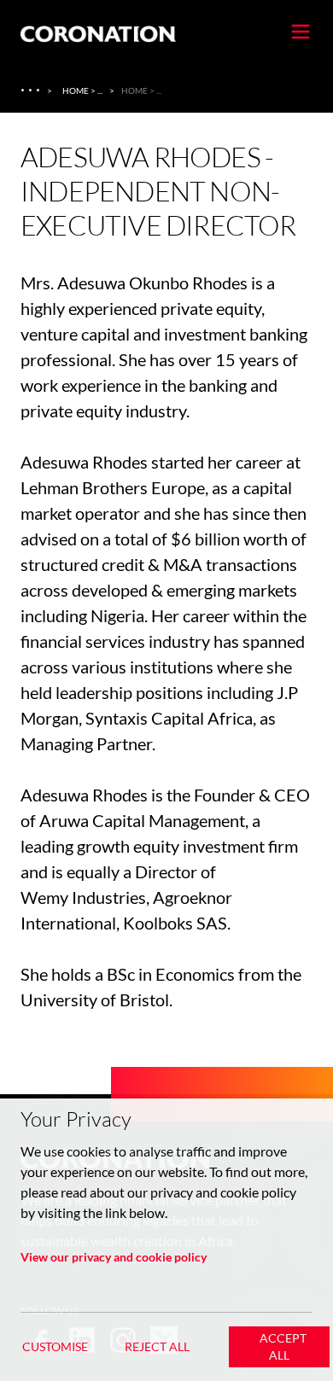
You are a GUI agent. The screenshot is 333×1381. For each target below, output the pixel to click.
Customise (55, 1346)
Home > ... (82, 90)
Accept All (283, 1346)
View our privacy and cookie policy (113, 1257)
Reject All (157, 1346)
